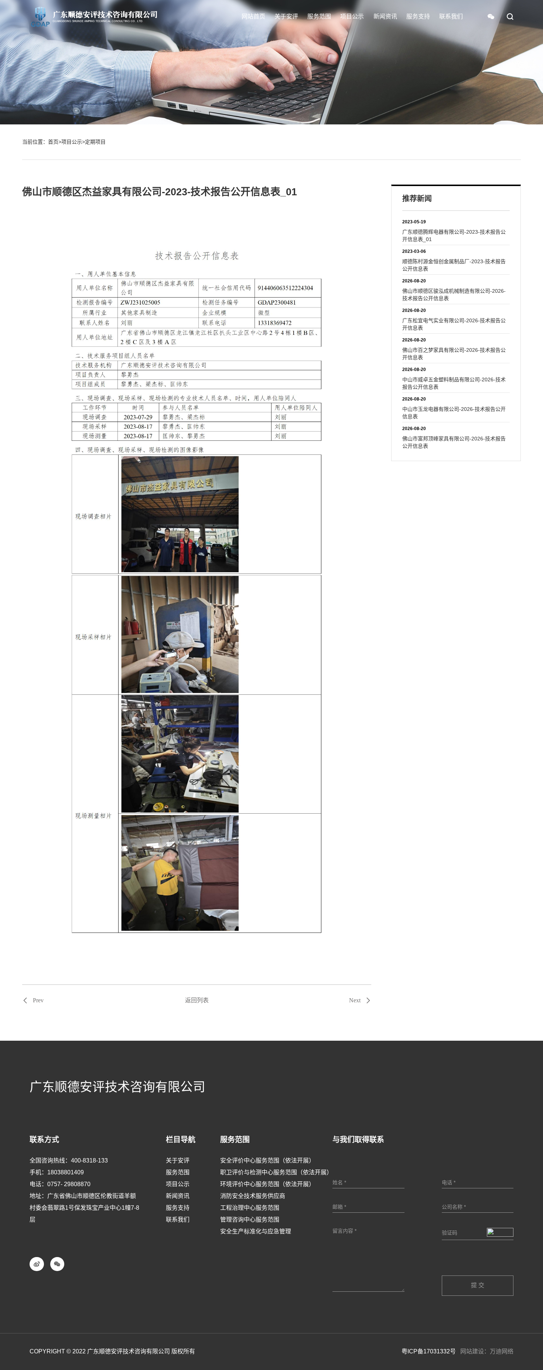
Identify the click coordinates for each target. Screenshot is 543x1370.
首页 (53, 142)
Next (355, 1000)
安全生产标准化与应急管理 (255, 1231)
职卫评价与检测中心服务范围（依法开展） (276, 1172)
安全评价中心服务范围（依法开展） (267, 1160)
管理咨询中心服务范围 (249, 1219)
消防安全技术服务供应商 (252, 1196)
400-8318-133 (89, 1160)
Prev (38, 1000)
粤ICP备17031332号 (429, 1351)
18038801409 (65, 1172)
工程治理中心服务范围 (249, 1208)
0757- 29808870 (68, 1184)
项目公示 (71, 142)
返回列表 (197, 1000)
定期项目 (95, 142)
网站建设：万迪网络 (486, 1351)
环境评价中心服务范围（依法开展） (267, 1184)
